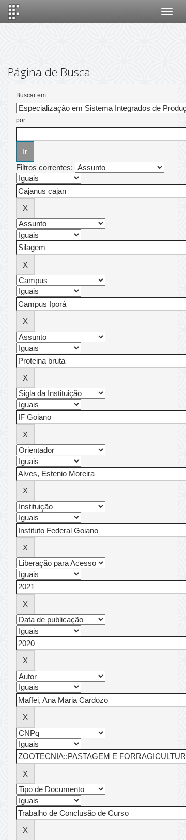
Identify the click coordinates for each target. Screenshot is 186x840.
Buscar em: (32, 95)
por (20, 120)
